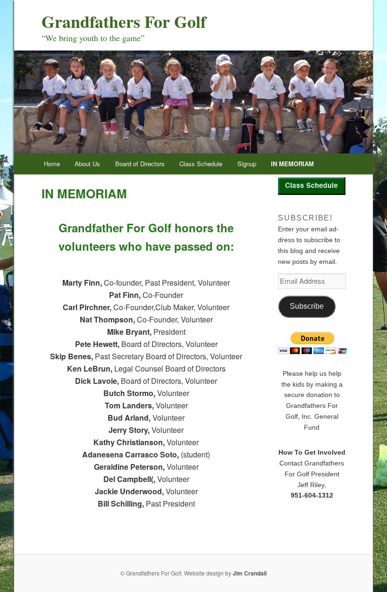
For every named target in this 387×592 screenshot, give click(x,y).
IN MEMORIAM (292, 163)
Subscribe (307, 306)
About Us (87, 163)
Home (52, 163)
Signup (246, 163)
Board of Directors (140, 163)
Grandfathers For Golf (124, 21)
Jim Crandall (250, 573)
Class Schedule (200, 163)
